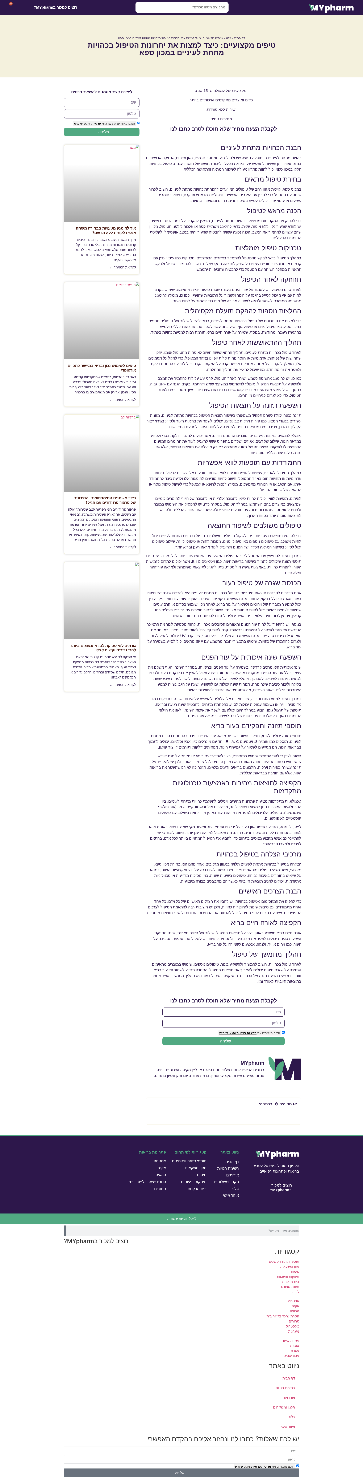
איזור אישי (231, 1195)
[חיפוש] (140, 7)
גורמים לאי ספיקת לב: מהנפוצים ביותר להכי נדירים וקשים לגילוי (103, 648)
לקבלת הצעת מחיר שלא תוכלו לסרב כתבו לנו (223, 129)
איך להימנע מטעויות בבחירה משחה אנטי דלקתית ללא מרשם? (106, 230)
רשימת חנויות (228, 1168)
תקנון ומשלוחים (226, 1182)
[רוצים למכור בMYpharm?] (82, 7)
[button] (151, 1104)
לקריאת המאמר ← (122, 267)
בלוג (228, 38)
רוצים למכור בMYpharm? (55, 7)
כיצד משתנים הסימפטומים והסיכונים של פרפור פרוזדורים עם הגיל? (105, 500)
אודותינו (232, 1175)
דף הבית (239, 38)
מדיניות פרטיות (246, 1033)
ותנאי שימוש (227, 1033)
